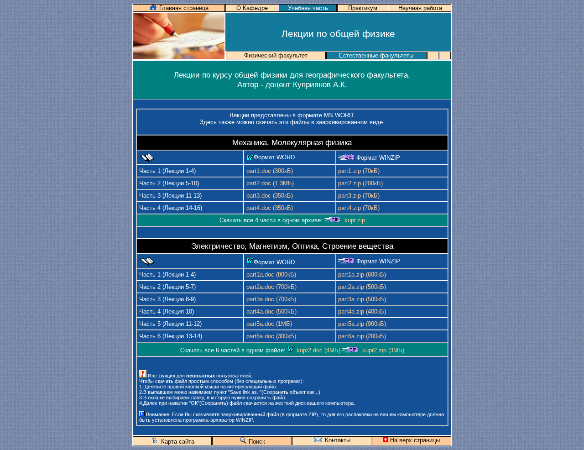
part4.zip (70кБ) (359, 207)
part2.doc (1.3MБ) (270, 183)
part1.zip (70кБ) (359, 170)
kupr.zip (354, 220)
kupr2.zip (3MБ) (383, 350)
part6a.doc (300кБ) (271, 336)
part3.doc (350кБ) (269, 195)
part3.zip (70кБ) (359, 195)
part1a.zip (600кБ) (362, 274)
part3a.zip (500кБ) (362, 299)
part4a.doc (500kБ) (271, 311)
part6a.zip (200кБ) (362, 336)
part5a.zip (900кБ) (362, 323)
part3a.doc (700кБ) (271, 299)
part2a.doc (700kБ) (271, 286)
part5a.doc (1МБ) (269, 323)
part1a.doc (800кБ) (271, 274)
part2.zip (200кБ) (360, 183)
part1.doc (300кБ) (269, 170)
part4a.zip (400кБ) (362, 311)
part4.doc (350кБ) (269, 207)
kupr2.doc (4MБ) (318, 350)
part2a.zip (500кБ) (362, 286)
